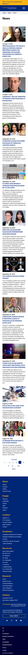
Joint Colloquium (7, 588)
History (4, 484)
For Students (6, 555)
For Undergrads (6, 560)
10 (12, 466)
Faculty (4, 503)
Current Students (7, 543)
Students (5, 508)
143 (19, 466)
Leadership (5, 501)
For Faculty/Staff (7, 569)
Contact (4, 527)
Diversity (4, 487)
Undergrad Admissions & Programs (12, 534)
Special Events (6, 491)
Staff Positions (6, 524)
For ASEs (5, 562)
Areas (4, 579)
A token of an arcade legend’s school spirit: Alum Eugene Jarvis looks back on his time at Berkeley (13, 365)
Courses (4, 539)
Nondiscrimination (7, 644)
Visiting (4, 489)
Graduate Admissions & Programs (11, 537)
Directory (5, 499)
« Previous (14, 459)
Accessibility (5, 642)
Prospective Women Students (10, 541)
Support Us (5, 518)
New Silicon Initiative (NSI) (10, 600)
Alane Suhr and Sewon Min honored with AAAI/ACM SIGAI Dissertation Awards (12, 232)
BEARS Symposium (8, 590)
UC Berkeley (5, 633)
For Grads (5, 558)
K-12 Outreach (6, 520)
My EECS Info (6, 553)
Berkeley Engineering (8, 636)
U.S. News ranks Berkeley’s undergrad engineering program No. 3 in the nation (13, 185)
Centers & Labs (6, 581)
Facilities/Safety (7, 567)
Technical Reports (7, 583)
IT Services (5, 564)
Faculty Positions (7, 522)
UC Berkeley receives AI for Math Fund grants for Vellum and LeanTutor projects (13, 143)
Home (4, 12)
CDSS (3, 639)
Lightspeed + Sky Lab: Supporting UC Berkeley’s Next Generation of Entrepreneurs (13, 98)
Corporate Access (7, 598)
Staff (3, 505)
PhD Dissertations (7, 585)
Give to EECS (14, 616)
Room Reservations (8, 551)
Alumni (4, 510)
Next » (14, 469)
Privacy (4, 647)
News (9, 12)
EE (3, 628)
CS (3, 630)
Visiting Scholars (7, 571)
